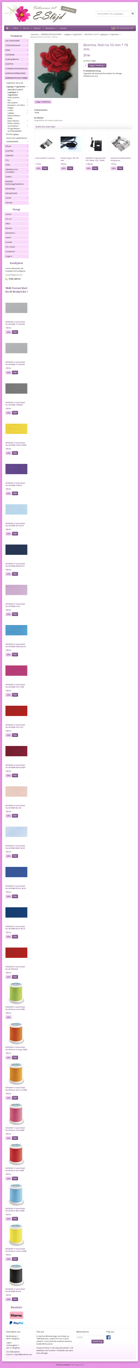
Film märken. (13, 102)
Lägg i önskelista (43, 101)
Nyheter (37, 28)
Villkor (15, 28)
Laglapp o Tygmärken (15, 86)
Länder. (8, 214)
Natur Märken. (13, 121)
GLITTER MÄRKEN (14, 131)
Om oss (26, 28)
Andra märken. (14, 97)
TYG (7, 160)
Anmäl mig (97, 1341)
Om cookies (10, 247)
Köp (15, 332)
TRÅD (7, 165)
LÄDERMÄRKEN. (12, 141)
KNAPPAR (9, 64)
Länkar (8, 237)
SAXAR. (8, 198)
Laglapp (11, 113)
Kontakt (63, 28)
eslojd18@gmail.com (13, 275)
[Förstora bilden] (56, 70)
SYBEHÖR (9, 155)
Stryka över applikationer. (17, 138)
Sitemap (8, 202)
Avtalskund (10, 251)
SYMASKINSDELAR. (13, 45)
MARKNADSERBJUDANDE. (15, 73)
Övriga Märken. (14, 128)
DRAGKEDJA (10, 188)
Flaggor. (11, 107)
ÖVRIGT (8, 176)
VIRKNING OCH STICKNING (11, 170)
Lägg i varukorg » (97, 65)
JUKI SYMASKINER (12, 40)
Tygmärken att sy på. (14, 83)
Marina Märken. (14, 115)
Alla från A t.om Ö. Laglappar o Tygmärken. (15, 92)
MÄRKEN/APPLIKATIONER (16, 78)
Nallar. (10, 118)
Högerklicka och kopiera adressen (48, 120)
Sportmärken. (13, 126)
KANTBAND (9, 54)
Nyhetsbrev (50, 28)
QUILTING (9, 151)
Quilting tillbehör (12, 59)
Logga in (8, 256)
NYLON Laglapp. (12, 134)
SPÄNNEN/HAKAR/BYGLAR (16, 68)
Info (8, 332)
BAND (7, 50)
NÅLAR (8, 146)
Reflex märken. (14, 123)
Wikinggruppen (78, 1364)
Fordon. (11, 110)
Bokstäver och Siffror (16, 105)
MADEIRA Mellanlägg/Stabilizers (14, 182)
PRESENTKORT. (11, 193)
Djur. (9, 100)
